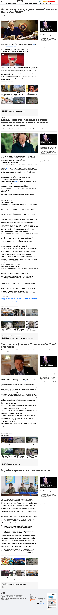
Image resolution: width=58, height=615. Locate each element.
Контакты (31, 598)
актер (7, 433)
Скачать (48, 609)
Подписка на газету (52, 1)
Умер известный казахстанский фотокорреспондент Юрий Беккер (15, 430)
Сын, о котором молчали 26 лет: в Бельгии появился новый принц (15, 301)
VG (6, 217)
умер (4, 433)
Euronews (8, 168)
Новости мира (15, 3)
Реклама (31, 595)
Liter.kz (33, 44)
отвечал (18, 269)
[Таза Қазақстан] (45, 1)
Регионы (34, 3)
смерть (10, 433)
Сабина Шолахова (4, 351)
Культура (30, 3)
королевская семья (11, 306)
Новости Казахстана (9, 3)
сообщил (6, 157)
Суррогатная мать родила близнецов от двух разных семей (12, 335)
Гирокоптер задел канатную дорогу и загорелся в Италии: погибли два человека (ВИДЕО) (17, 338)
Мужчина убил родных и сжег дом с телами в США (11, 464)
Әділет (37, 3)
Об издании (31, 594)
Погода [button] (50, 3)
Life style (24, 3)
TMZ (35, 380)
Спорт (27, 3)
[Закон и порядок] (40, 1)
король (16, 306)
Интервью (20, 3)
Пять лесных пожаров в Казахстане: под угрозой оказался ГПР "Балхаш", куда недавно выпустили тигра (48, 39)
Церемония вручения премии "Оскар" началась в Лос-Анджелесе (13, 111)
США (2, 433)
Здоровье (2, 306)
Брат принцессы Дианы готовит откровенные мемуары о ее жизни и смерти (17, 303)
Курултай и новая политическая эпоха (8, 587)
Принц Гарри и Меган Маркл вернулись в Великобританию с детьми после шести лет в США (18, 461)
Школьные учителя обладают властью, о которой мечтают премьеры (14, 584)
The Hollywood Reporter (11, 46)
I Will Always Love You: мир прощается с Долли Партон (46, 30)
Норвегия (6, 306)
